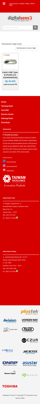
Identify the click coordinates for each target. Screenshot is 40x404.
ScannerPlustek (11, 162)
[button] (4, 3)
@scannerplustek (12, 166)
